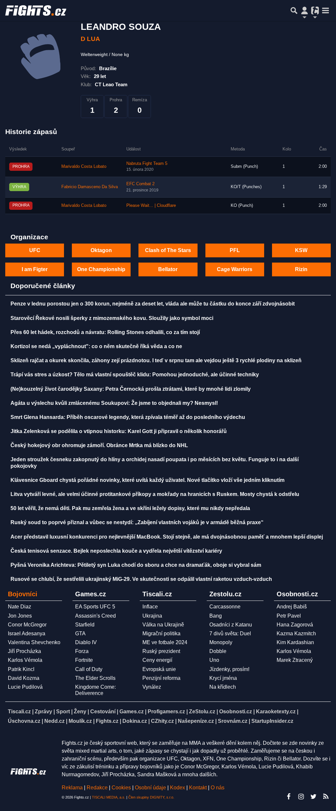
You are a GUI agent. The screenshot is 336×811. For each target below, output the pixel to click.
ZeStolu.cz (202, 711)
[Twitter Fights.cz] (313, 796)
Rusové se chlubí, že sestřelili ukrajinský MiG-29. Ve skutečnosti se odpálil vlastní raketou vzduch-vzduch (141, 579)
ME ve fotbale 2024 (164, 642)
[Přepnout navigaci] (304, 10)
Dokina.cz (134, 721)
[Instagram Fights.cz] (301, 796)
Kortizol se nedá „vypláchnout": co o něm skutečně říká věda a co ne (96, 346)
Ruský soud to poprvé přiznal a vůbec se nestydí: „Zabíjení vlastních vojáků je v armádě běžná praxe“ (136, 522)
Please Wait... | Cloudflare (151, 205)
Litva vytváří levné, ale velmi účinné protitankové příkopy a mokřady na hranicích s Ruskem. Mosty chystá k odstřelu (154, 494)
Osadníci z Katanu (230, 624)
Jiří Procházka (24, 651)
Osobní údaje (150, 787)
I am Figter (35, 269)
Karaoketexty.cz (276, 711)
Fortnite (84, 660)
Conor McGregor (27, 624)
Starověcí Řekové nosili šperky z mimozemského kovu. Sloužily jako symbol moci (111, 318)
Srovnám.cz (232, 721)
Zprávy (43, 711)
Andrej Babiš (292, 606)
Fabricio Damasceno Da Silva (89, 187)
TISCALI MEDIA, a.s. (108, 797)
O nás (217, 787)
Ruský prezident (161, 651)
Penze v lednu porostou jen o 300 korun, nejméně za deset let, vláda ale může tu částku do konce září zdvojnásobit (152, 304)
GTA (80, 633)
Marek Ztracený (295, 660)
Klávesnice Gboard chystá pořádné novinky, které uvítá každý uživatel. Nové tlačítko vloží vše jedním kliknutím (147, 480)
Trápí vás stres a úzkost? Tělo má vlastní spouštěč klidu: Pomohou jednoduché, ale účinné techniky (134, 374)
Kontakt (198, 787)
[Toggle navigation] (325, 10)
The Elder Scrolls (95, 678)
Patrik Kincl (21, 669)
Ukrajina (152, 616)
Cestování (103, 711)
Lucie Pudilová (25, 687)
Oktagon (101, 250)
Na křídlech (222, 687)
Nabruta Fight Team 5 (146, 163)
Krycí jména (223, 678)
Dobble (217, 651)
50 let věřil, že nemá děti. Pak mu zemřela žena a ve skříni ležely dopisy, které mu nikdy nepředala (130, 508)
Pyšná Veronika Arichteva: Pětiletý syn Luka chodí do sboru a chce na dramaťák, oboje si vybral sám (135, 565)
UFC (34, 250)
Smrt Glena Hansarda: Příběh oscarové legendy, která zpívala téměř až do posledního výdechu (127, 417)
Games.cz (131, 711)
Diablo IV (86, 642)
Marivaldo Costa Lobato (83, 166)
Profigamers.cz (166, 711)
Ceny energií (157, 660)
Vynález (151, 687)
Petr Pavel (289, 616)
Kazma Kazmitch (296, 633)
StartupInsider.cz (272, 721)
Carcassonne (225, 606)
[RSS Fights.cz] (326, 796)
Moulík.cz (80, 721)
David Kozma (23, 678)
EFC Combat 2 (140, 184)
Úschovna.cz (24, 721)
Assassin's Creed (95, 616)
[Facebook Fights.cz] (288, 796)
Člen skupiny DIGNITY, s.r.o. (151, 797)
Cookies (121, 787)
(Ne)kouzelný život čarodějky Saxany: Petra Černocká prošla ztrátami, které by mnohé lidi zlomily (130, 389)
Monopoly (220, 642)
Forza (82, 651)
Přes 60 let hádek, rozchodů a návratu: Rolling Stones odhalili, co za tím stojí (105, 332)
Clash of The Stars (168, 250)
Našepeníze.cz (196, 721)
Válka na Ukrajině (163, 624)
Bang (215, 616)
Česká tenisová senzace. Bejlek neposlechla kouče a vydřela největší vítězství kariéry (116, 551)
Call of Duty (88, 669)
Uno (214, 660)
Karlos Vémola (25, 660)
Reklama (72, 787)
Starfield (84, 624)
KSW (301, 250)
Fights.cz (107, 721)
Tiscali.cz (19, 711)
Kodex (178, 787)
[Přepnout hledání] (294, 10)
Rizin (301, 269)
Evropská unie (159, 669)
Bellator (168, 269)
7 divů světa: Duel (230, 633)
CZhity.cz (162, 721)
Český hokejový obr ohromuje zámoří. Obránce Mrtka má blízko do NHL (99, 445)
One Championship (101, 269)
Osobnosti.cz (235, 711)
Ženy (80, 711)
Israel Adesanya (26, 633)
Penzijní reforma (161, 678)
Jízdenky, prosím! (229, 669)
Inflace (150, 606)
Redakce (97, 787)
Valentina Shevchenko (34, 642)
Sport (63, 711)
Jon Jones (20, 616)
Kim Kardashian (295, 642)
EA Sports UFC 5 (95, 606)
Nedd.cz (54, 721)
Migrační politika (161, 633)
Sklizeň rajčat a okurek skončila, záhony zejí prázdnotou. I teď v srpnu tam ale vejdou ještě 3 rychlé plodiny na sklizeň (156, 360)
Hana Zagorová (295, 624)
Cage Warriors (234, 269)
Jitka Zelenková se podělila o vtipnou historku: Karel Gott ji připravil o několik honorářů (118, 431)
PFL (235, 250)
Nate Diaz (19, 606)
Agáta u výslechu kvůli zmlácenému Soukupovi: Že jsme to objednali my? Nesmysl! (114, 403)
